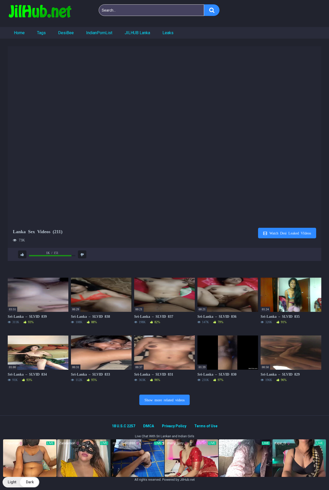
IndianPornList (99, 32)
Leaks (167, 32)
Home (19, 32)
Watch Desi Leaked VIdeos (289, 233)
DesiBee (66, 32)
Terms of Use (205, 426)
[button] (21, 482)
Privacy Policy (174, 426)
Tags (41, 32)
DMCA (148, 426)
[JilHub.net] (40, 13)
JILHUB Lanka (137, 32)
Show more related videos (164, 400)
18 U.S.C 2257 (123, 426)
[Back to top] (312, 474)
